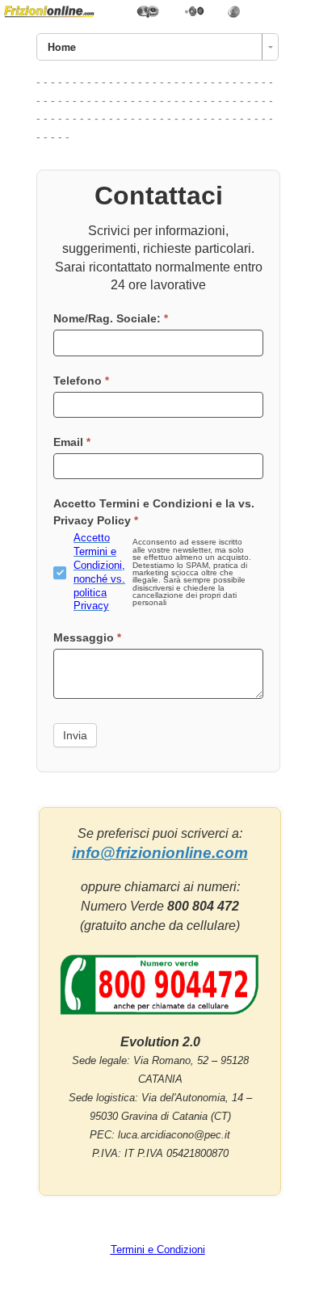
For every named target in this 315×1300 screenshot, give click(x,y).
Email (71, 441)
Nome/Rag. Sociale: (110, 318)
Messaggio (87, 637)
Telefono (81, 380)
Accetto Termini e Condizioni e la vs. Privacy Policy (153, 512)
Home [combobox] (62, 47)
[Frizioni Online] (157, 10)
